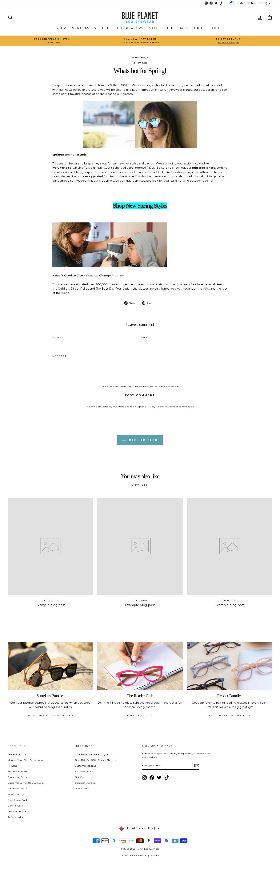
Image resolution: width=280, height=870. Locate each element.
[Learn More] (109, 244)
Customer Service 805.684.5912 (26, 782)
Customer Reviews (85, 765)
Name (56, 337)
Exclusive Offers (84, 771)
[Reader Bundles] (229, 666)
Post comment (140, 395)
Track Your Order (17, 777)
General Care (15, 805)
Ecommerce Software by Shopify (140, 855)
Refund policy (15, 817)
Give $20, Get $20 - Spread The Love (96, 760)
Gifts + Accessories (185, 28)
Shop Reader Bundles (229, 715)
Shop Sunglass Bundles (50, 715)
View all (140, 485)
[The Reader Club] (140, 666)
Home (135, 57)
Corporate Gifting (85, 782)
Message (59, 356)
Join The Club (140, 715)
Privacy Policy (155, 406)
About (217, 28)
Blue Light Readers (122, 28)
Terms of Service (177, 406)
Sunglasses (84, 28)
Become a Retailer (18, 771)
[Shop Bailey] (140, 124)
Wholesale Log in (17, 788)
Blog (143, 57)
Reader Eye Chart (18, 754)
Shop (61, 28)
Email (146, 337)
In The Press (82, 788)
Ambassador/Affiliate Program (93, 754)
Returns (12, 765)
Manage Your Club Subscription (26, 760)
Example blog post (50, 605)
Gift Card (80, 777)
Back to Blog (143, 439)
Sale (154, 28)
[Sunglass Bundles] (50, 666)
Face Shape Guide (18, 800)
